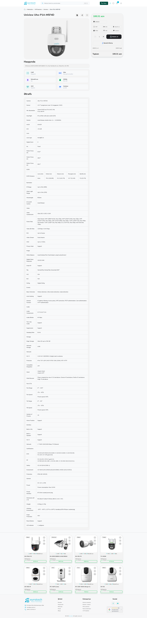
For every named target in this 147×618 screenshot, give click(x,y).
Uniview (45, 9)
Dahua (27, 537)
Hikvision (54, 537)
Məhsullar (30, 9)
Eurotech (71, 616)
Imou (53, 567)
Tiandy (104, 537)
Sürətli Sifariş (108, 43)
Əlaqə (104, 3)
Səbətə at (115, 37)
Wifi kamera (38, 9)
